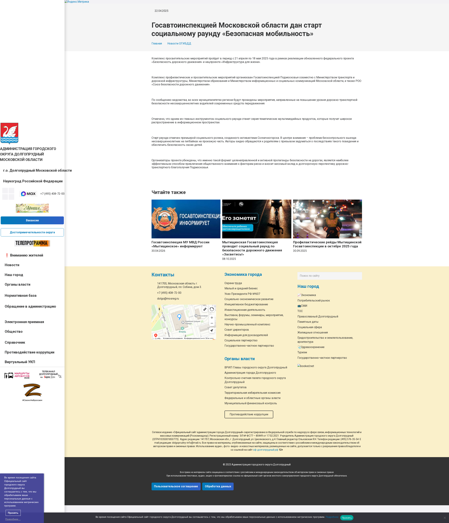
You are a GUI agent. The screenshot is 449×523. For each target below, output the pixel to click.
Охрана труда (233, 283)
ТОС (300, 311)
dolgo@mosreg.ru (168, 298)
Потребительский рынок (313, 300)
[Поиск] (358, 276)
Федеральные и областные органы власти (252, 398)
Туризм (302, 352)
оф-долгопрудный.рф (265, 449)
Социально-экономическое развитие (248, 299)
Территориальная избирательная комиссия (252, 392)
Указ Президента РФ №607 (242, 293)
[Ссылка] (9, 133)
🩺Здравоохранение (310, 347)
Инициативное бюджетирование (246, 304)
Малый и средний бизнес (241, 288)
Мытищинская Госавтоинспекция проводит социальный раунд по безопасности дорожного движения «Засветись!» (252, 248)
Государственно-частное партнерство (249, 345)
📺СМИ (302, 305)
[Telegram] (5, 197)
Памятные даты (308, 321)
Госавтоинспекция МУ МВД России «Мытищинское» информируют (180, 244)
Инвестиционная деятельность (244, 309)
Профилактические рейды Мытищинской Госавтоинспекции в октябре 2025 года (327, 244)
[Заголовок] (11, 197)
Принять (347, 517)
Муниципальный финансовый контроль (250, 403)
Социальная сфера (309, 327)
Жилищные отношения (312, 332)
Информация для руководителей (246, 335)
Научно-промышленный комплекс (247, 324)
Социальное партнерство (240, 340)
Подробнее (332, 516)
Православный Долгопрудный (317, 316)
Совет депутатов (235, 387)
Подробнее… (13, 519)
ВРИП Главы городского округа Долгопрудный (255, 367)
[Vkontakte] (5, 190)
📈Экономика (306, 295)
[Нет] (444, 517)
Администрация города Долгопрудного (250, 372)
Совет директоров (236, 329)
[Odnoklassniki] (11, 190)
